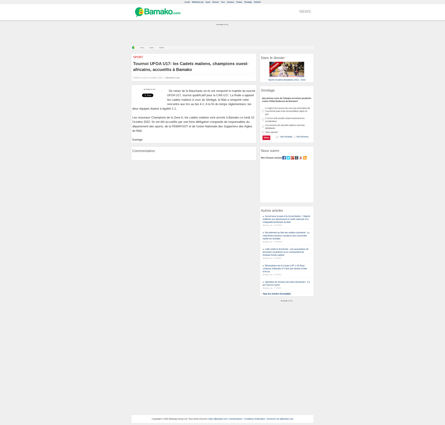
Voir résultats (286, 137)
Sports (207, 2)
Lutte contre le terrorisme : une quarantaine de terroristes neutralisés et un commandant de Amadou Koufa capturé (286, 252)
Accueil (187, 2)
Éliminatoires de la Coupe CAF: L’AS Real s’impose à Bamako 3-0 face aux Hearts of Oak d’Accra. (285, 268)
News (223, 2)
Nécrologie (248, 2)
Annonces (230, 2)
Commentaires (235, 419)
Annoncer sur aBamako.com (280, 419)
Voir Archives (302, 137)
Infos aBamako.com (218, 419)
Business (215, 2)
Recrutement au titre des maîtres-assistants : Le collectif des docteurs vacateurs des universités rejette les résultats (286, 235)
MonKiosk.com (197, 2)
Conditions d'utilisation (254, 419)
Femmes (239, 2)
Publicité (257, 2)
